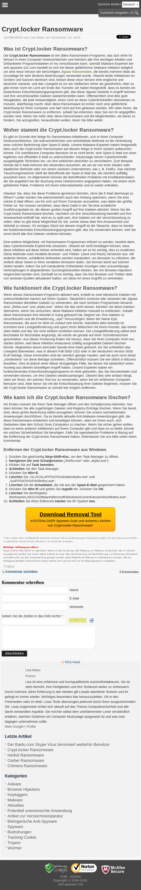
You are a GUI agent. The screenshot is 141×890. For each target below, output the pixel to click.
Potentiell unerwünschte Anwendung (40, 810)
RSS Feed (72, 662)
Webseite (76, 607)
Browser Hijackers (24, 789)
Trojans (8, 566)
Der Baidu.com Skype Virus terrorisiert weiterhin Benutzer (59, 744)
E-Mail (74, 598)
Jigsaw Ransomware (76, 72)
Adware (14, 784)
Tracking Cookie (22, 837)
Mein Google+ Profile (20, 726)
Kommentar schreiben (21, 571)
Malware (15, 800)
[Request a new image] (92, 620)
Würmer (15, 848)
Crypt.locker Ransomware (30, 750)
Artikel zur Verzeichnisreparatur (35, 816)
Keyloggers (18, 794)
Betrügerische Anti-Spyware (32, 821)
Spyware (15, 826)
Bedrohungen (19, 832)
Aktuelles (16, 805)
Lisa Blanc (37, 37)
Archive (75, 876)
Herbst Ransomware (26, 755)
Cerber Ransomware (26, 760)
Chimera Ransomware (27, 766)
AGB (63, 876)
